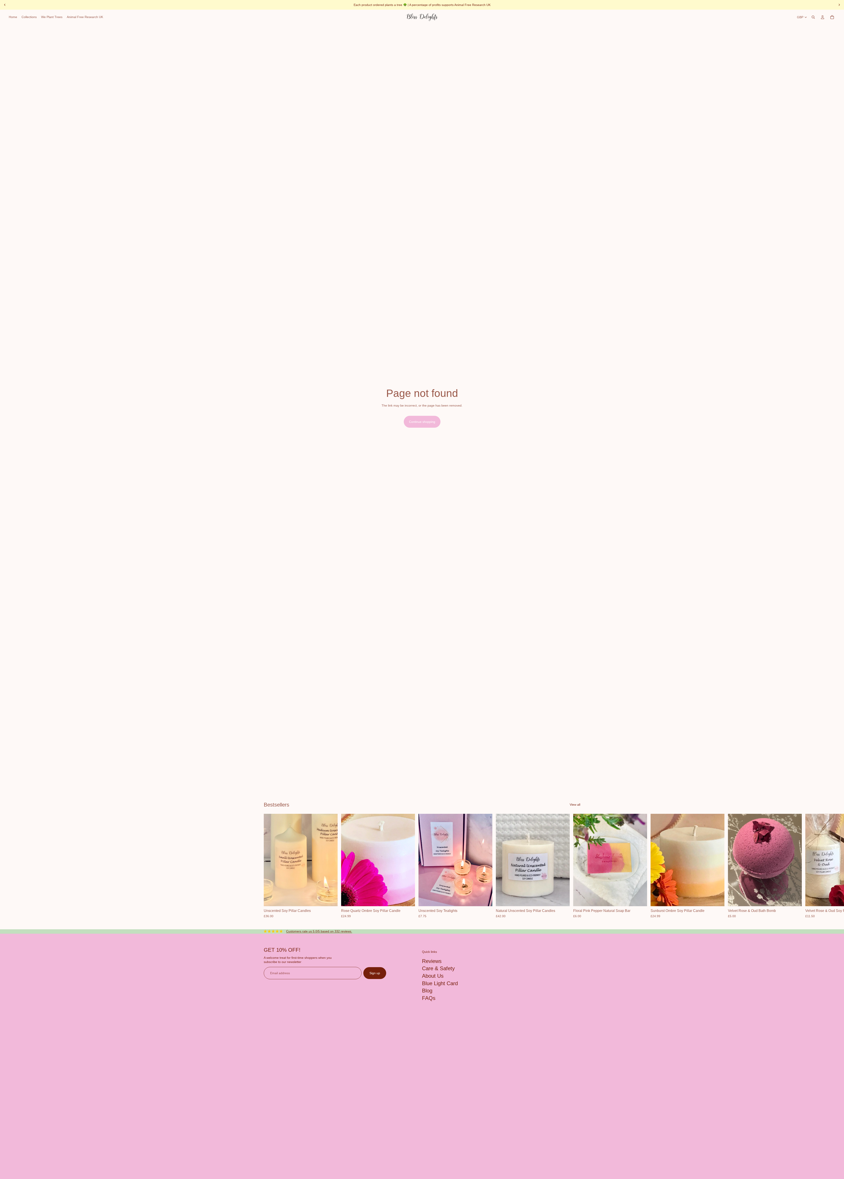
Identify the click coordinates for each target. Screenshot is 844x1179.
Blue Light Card (440, 983)
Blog (427, 991)
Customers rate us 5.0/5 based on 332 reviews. (319, 931)
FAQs (428, 998)
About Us (433, 976)
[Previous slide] (5, 5)
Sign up (374, 973)
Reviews (432, 961)
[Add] (408, 900)
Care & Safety (438, 968)
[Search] (813, 17)
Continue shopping (422, 422)
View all (575, 804)
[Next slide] (839, 5)
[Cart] (832, 17)
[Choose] (331, 900)
